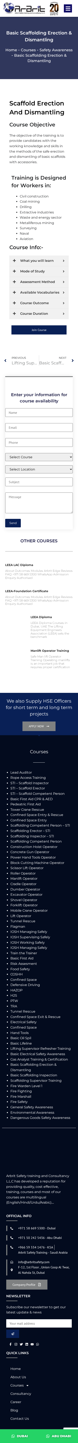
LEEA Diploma (41, 617)
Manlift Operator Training (50, 651)
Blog (14, 1410)
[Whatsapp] (37, 1344)
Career (15, 1402)
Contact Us (19, 1419)
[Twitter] (21, 1344)
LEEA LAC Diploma (19, 565)
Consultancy (20, 1394)
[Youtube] (32, 1344)
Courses (28, 50)
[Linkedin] (27, 1344)
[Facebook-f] (10, 1344)
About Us (18, 1377)
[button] (68, 8)
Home (11, 50)
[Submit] (12, 1334)
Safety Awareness (56, 50)
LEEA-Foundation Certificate (26, 591)
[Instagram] (16, 1344)
